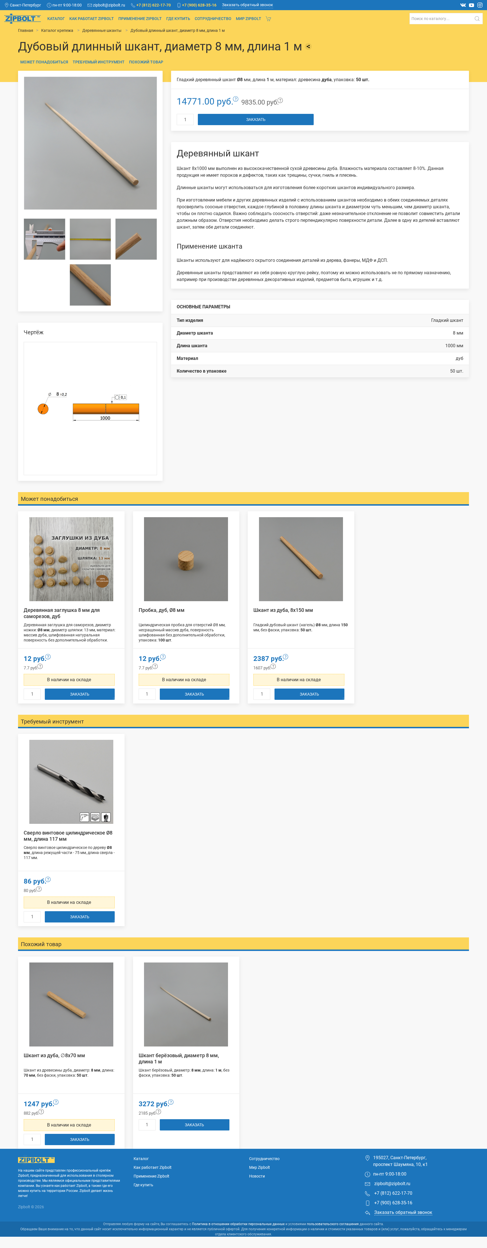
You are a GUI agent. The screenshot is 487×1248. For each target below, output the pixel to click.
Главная (25, 30)
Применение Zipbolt (140, 18)
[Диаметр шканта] (44, 239)
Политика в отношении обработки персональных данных (238, 1224)
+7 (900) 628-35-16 (392, 1202)
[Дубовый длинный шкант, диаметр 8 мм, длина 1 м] (90, 143)
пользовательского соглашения (333, 1224)
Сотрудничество (213, 18)
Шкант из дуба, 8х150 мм (283, 610)
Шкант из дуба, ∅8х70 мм (54, 1055)
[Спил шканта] (136, 239)
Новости (257, 1176)
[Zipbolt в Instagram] (480, 5)
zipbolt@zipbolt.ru (391, 1183)
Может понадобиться (44, 62)
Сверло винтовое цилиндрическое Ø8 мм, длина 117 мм (68, 836)
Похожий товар (146, 62)
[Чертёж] (90, 408)
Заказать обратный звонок (247, 5)
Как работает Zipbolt (91, 18)
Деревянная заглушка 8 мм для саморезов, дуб (62, 613)
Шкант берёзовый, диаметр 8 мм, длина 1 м (179, 1058)
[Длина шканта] (90, 239)
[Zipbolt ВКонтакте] (463, 5)
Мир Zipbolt (248, 18)
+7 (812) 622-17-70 (392, 1193)
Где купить (178, 18)
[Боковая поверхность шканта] (90, 285)
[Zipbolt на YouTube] (471, 5)
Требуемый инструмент (99, 62)
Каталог (56, 18)
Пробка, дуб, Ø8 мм (162, 610)
